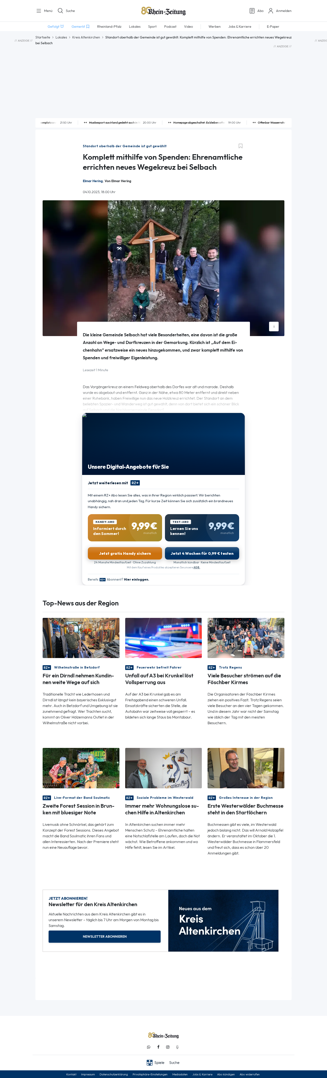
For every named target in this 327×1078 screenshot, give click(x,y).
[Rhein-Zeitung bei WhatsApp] (148, 1047)
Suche (70, 11)
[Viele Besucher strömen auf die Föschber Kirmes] (246, 637)
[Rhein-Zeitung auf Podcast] (177, 1047)
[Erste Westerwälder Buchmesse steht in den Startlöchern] (246, 767)
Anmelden (284, 11)
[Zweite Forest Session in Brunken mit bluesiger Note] (81, 767)
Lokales (61, 37)
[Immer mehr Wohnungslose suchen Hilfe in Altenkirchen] (163, 767)
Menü (47, 11)
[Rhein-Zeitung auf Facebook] (158, 1047)
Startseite (42, 37)
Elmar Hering (93, 181)
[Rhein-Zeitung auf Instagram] (167, 1047)
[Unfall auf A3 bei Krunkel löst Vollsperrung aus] (163, 637)
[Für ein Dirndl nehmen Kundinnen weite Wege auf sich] (81, 637)
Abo (260, 11)
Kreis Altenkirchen (86, 37)
